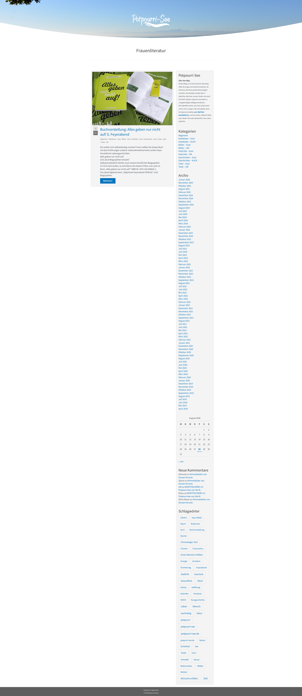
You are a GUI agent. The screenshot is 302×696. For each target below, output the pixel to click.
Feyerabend (201, 567)
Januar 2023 (184, 267)
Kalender (184, 593)
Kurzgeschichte (198, 599)
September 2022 (186, 280)
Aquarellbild (197, 517)
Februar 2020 (184, 377)
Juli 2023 (182, 248)
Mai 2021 (182, 330)
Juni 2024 (182, 214)
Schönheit (185, 646)
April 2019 (183, 408)
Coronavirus (198, 548)
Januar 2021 (184, 342)
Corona (184, 548)
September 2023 (186, 242)
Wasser (197, 659)
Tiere (193, 652)
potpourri (185, 619)
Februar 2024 (184, 226)
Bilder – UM (183, 147)
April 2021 (183, 333)
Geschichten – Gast (187, 157)
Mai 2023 (182, 254)
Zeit (205, 678)
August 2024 (184, 207)
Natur (199, 613)
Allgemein (103, 139)
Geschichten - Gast (150, 139)
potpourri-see (188, 626)
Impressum (146, 690)
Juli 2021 (182, 324)
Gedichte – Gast (185, 151)
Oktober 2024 (184, 201)
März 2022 (183, 298)
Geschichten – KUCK (187, 160)
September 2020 (186, 355)
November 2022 (185, 273)
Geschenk (198, 574)
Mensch (196, 606)
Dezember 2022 (185, 270)
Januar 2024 (184, 229)
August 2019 (184, 396)
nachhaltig (186, 613)
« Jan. (181, 461)
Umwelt (185, 659)
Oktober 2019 (184, 389)
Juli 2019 (182, 399)
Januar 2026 (184, 179)
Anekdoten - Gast (115, 139)
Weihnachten (186, 666)
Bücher (183, 536)
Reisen (202, 640)
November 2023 (185, 236)
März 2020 (183, 374)
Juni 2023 (182, 251)
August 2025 (184, 188)
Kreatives (198, 593)
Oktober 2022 (184, 276)
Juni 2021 (182, 327)
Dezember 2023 (185, 232)
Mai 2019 (182, 405)
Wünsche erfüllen (189, 678)
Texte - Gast (162, 139)
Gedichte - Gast (137, 139)
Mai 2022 (182, 292)
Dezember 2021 (185, 308)
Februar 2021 (184, 339)
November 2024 (185, 198)
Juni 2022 (182, 289)
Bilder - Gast (126, 139)
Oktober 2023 (184, 239)
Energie (184, 561)
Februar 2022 (184, 302)
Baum (183, 523)
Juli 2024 (182, 211)
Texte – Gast (184, 163)
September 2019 (186, 393)
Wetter (200, 666)
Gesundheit (186, 580)
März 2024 (183, 223)
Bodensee (195, 523)
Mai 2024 (182, 217)
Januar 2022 (184, 305)
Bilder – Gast (184, 144)
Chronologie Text (189, 542)
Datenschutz (155, 690)
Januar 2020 (184, 380)
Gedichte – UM (185, 154)
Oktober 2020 (184, 352)
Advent (183, 517)
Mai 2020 (182, 367)
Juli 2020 (182, 361)
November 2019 (185, 386)
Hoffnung (196, 587)
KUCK (183, 599)
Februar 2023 (184, 264)
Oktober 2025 (184, 185)
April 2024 (183, 220)
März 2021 (183, 336)
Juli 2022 (182, 286)
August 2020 (184, 358)
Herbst (183, 587)
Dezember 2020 (185, 345)
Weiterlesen (109, 181)
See (196, 646)
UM (180, 486)
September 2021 (186, 317)
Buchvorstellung (197, 529)
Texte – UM (183, 166)
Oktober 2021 (184, 314)
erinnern (196, 561)
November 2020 (185, 349)
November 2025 (185, 182)
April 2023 (183, 258)
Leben (184, 606)
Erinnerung (186, 567)
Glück (200, 580)
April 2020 (183, 371)
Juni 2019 (182, 402)
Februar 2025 (184, 192)
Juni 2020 (182, 364)
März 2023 (183, 261)
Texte (183, 652)
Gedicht (185, 574)
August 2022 (184, 283)
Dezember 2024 (185, 195)
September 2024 (186, 204)
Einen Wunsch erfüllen (192, 554)
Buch (182, 529)
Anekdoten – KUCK (187, 141)
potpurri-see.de (187, 640)
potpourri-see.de (190, 633)
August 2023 (184, 245)
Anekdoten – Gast (186, 138)
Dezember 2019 (185, 383)
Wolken (183, 672)
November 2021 (185, 311)
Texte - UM (104, 142)
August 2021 (184, 320)
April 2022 (183, 295)
